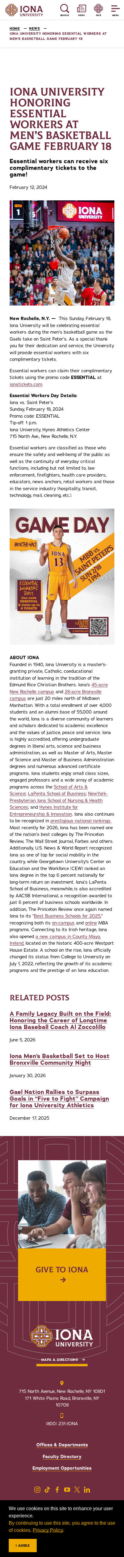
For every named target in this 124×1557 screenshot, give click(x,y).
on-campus (63, 923)
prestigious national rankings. (81, 821)
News (34, 28)
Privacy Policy (48, 1530)
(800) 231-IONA (62, 1424)
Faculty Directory (62, 1457)
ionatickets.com (26, 384)
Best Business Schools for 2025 (67, 916)
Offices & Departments (62, 1445)
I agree (23, 1545)
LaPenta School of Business (57, 794)
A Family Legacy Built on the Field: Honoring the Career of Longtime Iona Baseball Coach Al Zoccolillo (60, 1020)
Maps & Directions (59, 1360)
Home (15, 28)
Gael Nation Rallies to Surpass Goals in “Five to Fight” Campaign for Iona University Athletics (59, 1098)
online (91, 923)
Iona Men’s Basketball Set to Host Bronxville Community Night (60, 1059)
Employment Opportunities (62, 1468)
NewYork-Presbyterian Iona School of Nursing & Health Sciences (59, 800)
